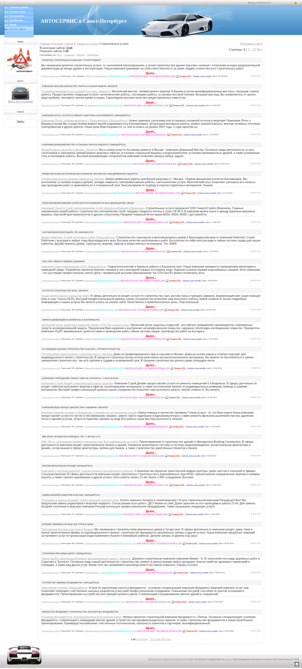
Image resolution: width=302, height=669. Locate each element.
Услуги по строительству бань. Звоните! (65, 291)
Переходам (92, 55)
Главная (45, 43)
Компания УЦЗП (91, 339)
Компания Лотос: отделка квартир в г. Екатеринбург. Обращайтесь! (84, 120)
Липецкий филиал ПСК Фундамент (99, 631)
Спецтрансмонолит (93, 485)
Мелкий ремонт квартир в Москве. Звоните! (69, 149)
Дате (59, 55)
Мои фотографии (20, 101)
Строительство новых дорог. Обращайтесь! (67, 553)
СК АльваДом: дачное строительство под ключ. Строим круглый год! (81, 349)
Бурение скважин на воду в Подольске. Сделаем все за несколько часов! (88, 412)
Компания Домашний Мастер (97, 164)
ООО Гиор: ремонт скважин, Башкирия (63, 261)
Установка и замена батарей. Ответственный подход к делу (79, 500)
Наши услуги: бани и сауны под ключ (65, 295)
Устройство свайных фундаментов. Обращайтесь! (70, 583)
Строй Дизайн (91, 397)
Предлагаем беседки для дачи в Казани (67, 529)
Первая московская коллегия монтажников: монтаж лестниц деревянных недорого (90, 174)
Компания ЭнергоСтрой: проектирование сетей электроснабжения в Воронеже (92, 208)
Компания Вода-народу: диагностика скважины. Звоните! (75, 407)
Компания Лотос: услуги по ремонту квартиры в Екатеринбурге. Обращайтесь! (86, 115)
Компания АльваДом (93, 368)
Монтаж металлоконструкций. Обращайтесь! (67, 466)
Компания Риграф (92, 514)
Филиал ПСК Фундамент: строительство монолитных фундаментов (80, 612)
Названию (69, 55)
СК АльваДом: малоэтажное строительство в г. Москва (76, 354)
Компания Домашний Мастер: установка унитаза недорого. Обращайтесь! (84, 145)
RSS (295, 2)
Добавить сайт (251, 43)
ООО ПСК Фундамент (94, 602)
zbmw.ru (228, 659)
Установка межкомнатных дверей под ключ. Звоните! (75, 91)
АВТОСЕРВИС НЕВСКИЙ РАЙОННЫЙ (167, 659)
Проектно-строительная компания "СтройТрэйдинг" (71, 60)
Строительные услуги (50, 76)
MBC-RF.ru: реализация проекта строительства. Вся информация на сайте (89, 441)
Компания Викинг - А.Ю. (95, 573)
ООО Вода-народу (92, 427)
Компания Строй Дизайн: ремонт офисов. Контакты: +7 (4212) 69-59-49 (80, 378)
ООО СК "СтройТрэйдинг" (96, 76)
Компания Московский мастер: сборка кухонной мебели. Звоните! (80, 86)
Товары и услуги (87, 43)
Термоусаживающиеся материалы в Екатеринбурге (71, 320)
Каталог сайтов (63, 43)
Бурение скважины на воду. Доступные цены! (68, 524)
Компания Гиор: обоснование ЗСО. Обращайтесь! (73, 266)
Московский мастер (93, 105)
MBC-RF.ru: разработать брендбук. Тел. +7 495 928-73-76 (71, 437)
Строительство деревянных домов (99, 543)
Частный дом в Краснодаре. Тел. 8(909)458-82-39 (67, 232)
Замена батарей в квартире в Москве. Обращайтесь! (71, 495)
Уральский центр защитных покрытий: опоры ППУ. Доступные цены (85, 324)
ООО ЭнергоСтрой (93, 222)
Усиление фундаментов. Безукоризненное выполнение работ (81, 616)
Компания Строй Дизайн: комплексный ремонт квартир (77, 383)
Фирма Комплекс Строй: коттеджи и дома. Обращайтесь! (78, 237)
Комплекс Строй (91, 251)
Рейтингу (80, 55)
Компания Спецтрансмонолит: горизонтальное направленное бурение (87, 470)
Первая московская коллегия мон (98, 193)
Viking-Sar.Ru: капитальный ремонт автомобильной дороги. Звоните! (86, 558)
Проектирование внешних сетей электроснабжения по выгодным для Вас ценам (88, 203)
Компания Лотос (91, 135)
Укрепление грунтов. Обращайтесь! (64, 587)
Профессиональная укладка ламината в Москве (72, 178)
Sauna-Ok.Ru (90, 310)
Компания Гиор (91, 281)
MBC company (90, 456)
